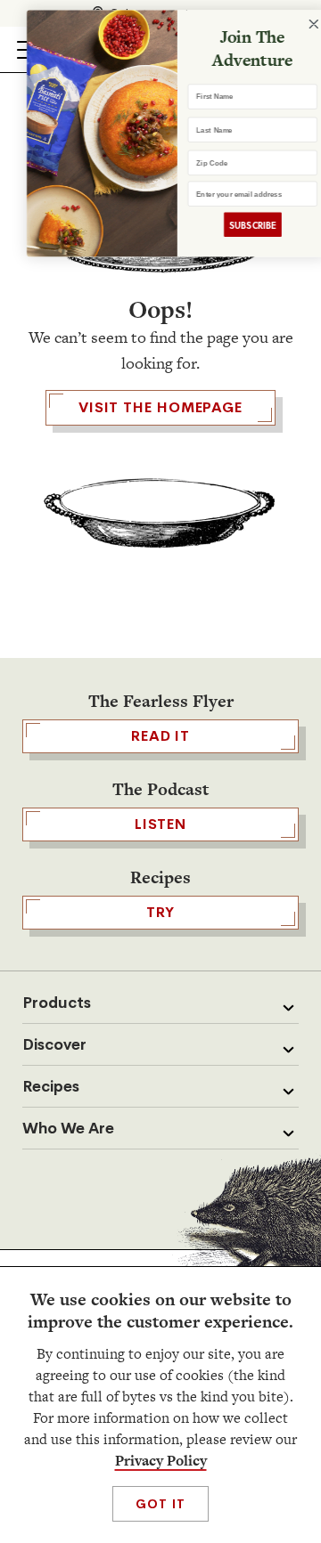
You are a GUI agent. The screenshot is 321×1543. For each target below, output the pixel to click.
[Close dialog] (300, 24)
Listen (160, 824)
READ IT (160, 736)
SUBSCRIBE (237, 224)
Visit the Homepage (160, 407)
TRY (160, 912)
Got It (160, 1504)
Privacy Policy (161, 1460)
